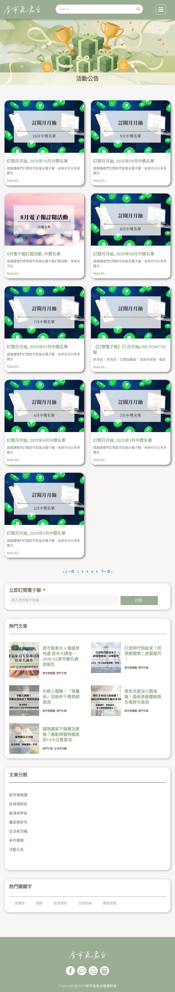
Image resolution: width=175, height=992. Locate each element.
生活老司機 (60, 748)
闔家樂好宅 (18, 822)
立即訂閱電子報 (25, 590)
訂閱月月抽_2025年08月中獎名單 (123, 254)
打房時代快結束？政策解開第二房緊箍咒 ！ (142, 653)
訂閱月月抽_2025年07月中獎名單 (37, 346)
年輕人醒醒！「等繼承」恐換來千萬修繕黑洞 (61, 697)
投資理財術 (18, 804)
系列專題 (16, 840)
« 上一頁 (68, 571)
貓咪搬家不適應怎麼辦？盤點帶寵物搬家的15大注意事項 (61, 734)
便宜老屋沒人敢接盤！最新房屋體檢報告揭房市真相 (142, 697)
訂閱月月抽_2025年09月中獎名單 (123, 161)
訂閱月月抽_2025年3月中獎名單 (122, 440)
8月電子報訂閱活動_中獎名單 (34, 254)
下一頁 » (106, 571)
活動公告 (16, 849)
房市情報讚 (49, 673)
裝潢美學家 (18, 813)
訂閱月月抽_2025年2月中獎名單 (36, 533)
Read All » (13, 180)
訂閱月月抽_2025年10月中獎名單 (37, 161)
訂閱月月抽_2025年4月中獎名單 (36, 440)
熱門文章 (62, 673)
